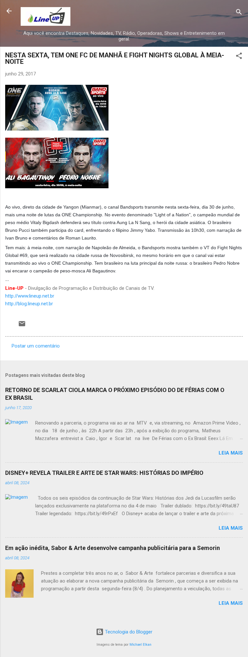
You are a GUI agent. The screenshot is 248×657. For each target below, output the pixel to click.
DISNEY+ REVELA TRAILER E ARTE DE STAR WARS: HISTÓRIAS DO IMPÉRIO (104, 472)
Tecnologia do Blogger (128, 632)
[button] (239, 57)
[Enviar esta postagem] (22, 326)
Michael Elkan (140, 644)
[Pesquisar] (239, 13)
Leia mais (231, 453)
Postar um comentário (36, 346)
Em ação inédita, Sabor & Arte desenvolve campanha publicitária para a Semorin (112, 547)
